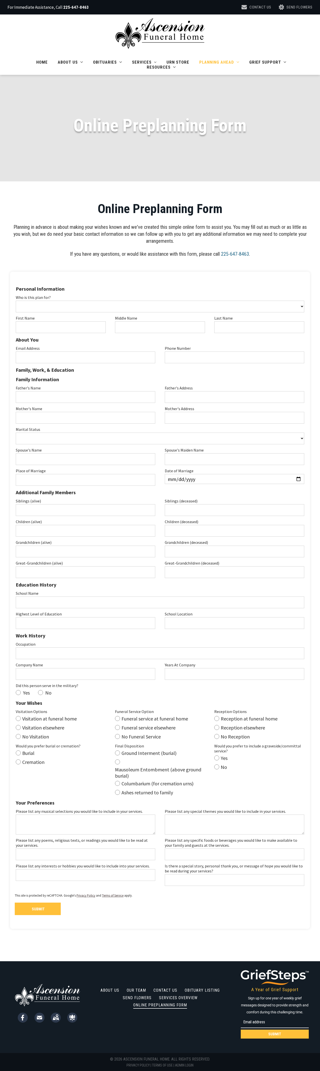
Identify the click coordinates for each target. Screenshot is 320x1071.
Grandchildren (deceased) (186, 542)
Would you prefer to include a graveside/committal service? (257, 748)
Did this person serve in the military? (47, 685)
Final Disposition (129, 745)
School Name (27, 593)
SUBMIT (274, 1034)
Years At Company (180, 664)
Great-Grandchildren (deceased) (192, 563)
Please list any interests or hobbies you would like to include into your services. (83, 865)
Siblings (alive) (28, 500)
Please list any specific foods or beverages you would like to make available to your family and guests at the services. (231, 843)
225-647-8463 (76, 7)
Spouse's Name (29, 450)
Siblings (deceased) (181, 500)
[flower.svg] (72, 1021)
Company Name (29, 664)
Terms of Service (113, 895)
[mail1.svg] (39, 1021)
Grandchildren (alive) (34, 542)
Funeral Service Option (134, 711)
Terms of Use (162, 1065)
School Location (178, 613)
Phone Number (178, 348)
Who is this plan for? (33, 297)
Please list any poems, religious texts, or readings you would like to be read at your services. (82, 843)
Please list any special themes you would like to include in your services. (225, 811)
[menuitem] (42, 62)
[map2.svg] (56, 1021)
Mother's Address (179, 408)
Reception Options (230, 711)
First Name (25, 318)
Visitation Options (31, 711)
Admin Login (184, 1065)
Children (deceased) (181, 521)
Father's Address (179, 387)
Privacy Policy (85, 895)
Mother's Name (29, 408)
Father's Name (28, 387)
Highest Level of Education (39, 613)
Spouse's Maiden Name (184, 450)
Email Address (28, 348)
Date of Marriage (179, 470)
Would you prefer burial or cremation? (48, 745)
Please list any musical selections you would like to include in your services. (79, 811)
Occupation (26, 644)
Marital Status (28, 429)
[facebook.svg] (23, 1021)
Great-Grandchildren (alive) (39, 563)
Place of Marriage (31, 470)
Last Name (223, 318)
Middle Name (126, 318)
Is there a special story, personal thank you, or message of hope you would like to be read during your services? (234, 868)
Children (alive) (29, 521)
